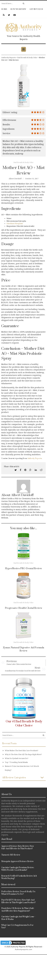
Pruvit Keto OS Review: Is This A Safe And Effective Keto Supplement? (17, 909)
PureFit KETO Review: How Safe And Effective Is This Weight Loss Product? (18, 901)
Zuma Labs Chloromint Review (19, 664)
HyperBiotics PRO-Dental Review (23, 568)
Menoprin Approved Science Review (17, 861)
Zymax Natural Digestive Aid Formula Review (23, 649)
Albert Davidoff (15, 179)
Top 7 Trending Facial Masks (16, 762)
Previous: (12, 661)
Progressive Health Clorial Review (23, 608)
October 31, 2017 (31, 179)
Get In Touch (36, 9)
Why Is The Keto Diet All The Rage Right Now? (23, 754)
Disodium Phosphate (15, 224)
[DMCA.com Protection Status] (13, 943)
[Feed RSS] (3, 15)
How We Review (18, 9)
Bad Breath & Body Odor (24, 162)
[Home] (23, 27)
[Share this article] (15, 470)
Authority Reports (34, 458)
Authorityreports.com (23, 949)
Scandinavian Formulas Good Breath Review (22, 671)
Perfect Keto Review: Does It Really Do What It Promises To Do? (18, 892)
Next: (37, 667)
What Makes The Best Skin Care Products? (21, 751)
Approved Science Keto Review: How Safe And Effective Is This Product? (17, 847)
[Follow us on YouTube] (14, 15)
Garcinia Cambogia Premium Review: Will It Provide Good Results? (17, 868)
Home (4, 9)
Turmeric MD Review (10, 855)
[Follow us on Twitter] (9, 15)
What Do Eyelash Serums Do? (16, 758)
